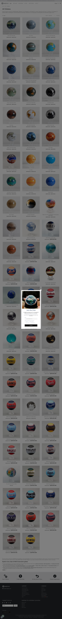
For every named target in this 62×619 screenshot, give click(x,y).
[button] (2, 617)
